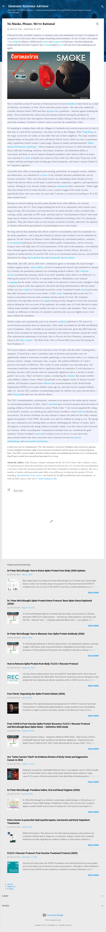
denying (17, 394)
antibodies (70, 103)
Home (10, 884)
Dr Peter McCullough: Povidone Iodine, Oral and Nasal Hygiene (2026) (43, 790)
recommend (15, 242)
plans (52, 111)
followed (47, 383)
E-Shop (10, 889)
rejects (38, 433)
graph (47, 300)
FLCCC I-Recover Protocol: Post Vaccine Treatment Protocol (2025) (42, 853)
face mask (18, 491)
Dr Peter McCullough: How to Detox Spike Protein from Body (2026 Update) (46, 570)
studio (45, 41)
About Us (11, 886)
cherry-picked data (36, 257)
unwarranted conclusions (35, 441)
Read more (93, 593)
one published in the (29, 475)
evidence (71, 375)
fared (83, 289)
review (44, 175)
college (14, 41)
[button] (97, 24)
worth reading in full (47, 478)
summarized (62, 186)
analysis (62, 321)
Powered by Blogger (54, 915)
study (27, 158)
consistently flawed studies (61, 257)
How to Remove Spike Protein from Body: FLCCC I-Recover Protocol (42, 663)
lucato (59, 920)
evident (26, 289)
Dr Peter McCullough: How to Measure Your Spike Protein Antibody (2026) (45, 633)
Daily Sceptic (26, 340)
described (53, 404)
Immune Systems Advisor (28, 6)
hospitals (57, 41)
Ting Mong (87, 132)
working (47, 45)
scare (61, 45)
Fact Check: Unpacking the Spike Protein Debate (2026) (36, 693)
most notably (37, 267)
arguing (13, 282)
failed (80, 411)
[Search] (102, 7)
